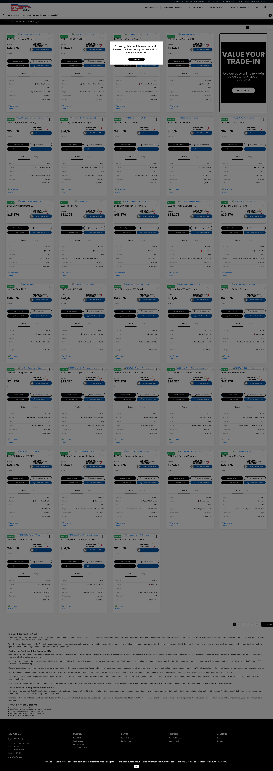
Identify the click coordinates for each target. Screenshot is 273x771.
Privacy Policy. (221, 762)
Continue (136, 59)
